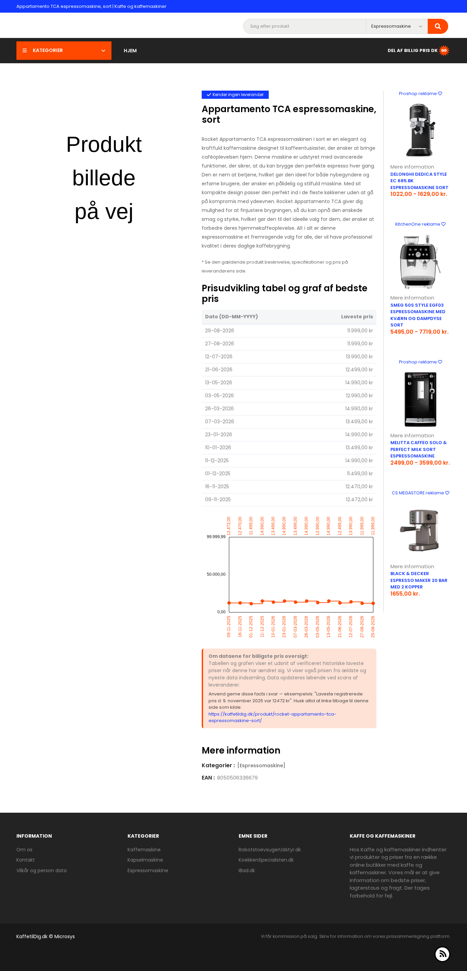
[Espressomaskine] (261, 765)
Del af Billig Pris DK (413, 50)
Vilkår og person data (41, 870)
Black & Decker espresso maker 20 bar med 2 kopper (419, 580)
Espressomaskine (148, 870)
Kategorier (48, 50)
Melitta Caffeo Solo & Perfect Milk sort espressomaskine (418, 449)
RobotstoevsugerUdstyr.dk (270, 849)
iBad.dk (247, 870)
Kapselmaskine (145, 859)
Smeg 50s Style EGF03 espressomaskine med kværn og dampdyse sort (417, 315)
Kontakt (25, 859)
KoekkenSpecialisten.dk (266, 859)
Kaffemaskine (144, 849)
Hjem (130, 50)
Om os (24, 849)
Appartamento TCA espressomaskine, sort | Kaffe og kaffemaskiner (91, 6)
